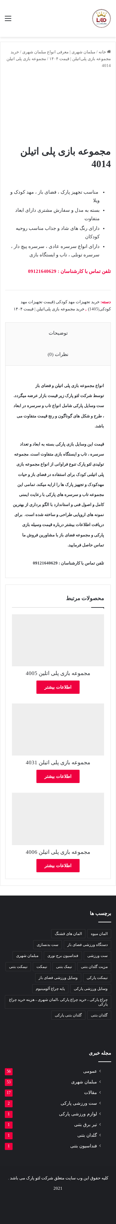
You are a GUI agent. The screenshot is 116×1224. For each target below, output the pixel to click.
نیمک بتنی (64, 966)
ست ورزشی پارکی (79, 1103)
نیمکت (41, 966)
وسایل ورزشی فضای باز (58, 977)
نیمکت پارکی (97, 977)
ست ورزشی (97, 955)
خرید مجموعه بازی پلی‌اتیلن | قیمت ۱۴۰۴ (49, 308)
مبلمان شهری (27, 955)
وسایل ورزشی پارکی (91, 988)
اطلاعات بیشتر (58, 687)
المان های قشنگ (68, 933)
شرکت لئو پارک (78, 395)
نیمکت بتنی (18, 966)
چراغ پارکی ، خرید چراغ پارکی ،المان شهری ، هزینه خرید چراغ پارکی (58, 1001)
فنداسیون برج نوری (62, 955)
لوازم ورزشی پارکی (78, 1113)
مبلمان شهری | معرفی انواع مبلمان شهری (58, 51)
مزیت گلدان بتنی (94, 966)
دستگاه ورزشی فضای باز (87, 944)
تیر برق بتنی (85, 1124)
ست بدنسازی (47, 944)
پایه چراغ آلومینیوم (50, 988)
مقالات (90, 1092)
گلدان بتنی (99, 1015)
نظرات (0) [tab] (58, 354)
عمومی (90, 1071)
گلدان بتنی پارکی (68, 1015)
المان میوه (99, 933)
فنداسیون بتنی (83, 1145)
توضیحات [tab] (58, 333)
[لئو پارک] (101, 18)
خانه (102, 51)
